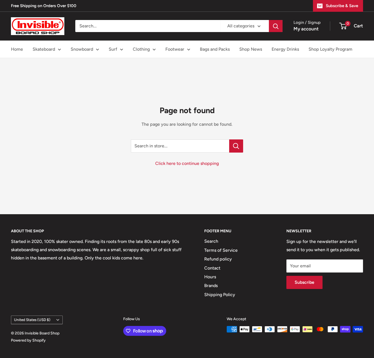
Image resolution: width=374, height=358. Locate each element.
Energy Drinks (285, 49)
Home (17, 49)
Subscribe (304, 282)
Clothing (141, 49)
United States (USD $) (32, 319)
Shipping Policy (219, 294)
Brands (211, 285)
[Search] (276, 26)
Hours (210, 276)
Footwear (174, 49)
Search (211, 241)
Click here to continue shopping (187, 163)
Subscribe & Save (342, 5)
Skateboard (44, 49)
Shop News (250, 49)
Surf (113, 49)
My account (306, 28)
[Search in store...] (236, 146)
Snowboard (82, 49)
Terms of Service (221, 250)
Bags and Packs (215, 49)
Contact (212, 268)
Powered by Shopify (28, 340)
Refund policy (218, 259)
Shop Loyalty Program (330, 49)
